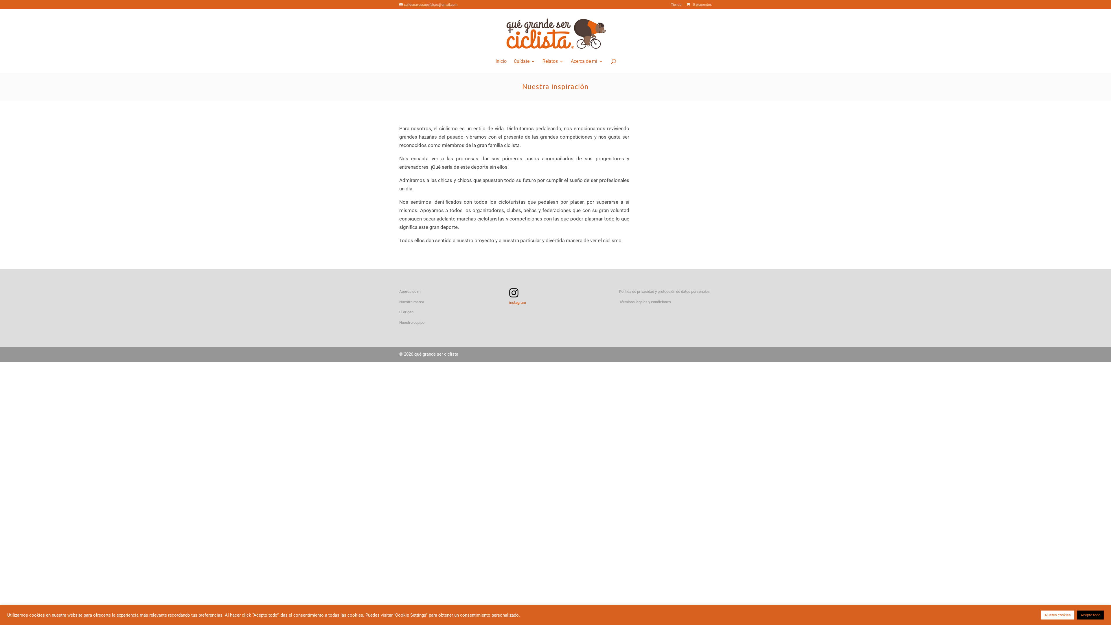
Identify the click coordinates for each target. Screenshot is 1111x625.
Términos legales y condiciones (645, 302)
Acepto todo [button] (1090, 615)
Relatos (550, 61)
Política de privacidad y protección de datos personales (664, 291)
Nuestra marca (411, 302)
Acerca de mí (584, 61)
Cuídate (521, 61)
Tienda (676, 5)
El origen (406, 312)
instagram (517, 302)
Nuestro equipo (411, 322)
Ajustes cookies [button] (1057, 615)
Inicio (501, 61)
